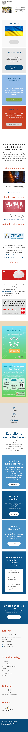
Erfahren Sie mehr (13, 9)
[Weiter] (26, 9)
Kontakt (4, 675)
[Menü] (24, 3)
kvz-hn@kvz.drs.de (9, 646)
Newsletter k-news (7, 673)
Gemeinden (5, 661)
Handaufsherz (6, 664)
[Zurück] (1, 9)
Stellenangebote (6, 671)
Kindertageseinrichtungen (9, 666)
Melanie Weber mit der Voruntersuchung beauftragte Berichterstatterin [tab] (14, 587)
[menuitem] (24, 3)
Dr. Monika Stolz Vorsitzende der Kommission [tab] (12, 579)
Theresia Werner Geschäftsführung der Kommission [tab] (13, 572)
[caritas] (14, 275)
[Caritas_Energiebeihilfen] (14, 307)
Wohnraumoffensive (7, 291)
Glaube (4, 668)
